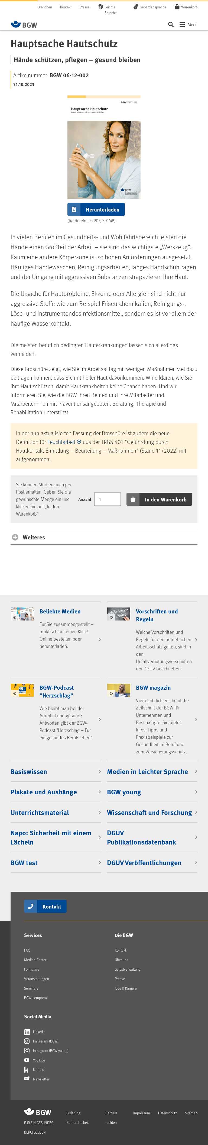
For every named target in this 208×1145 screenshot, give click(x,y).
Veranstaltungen (36, 978)
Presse (85, 6)
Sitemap (191, 1112)
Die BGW (124, 935)
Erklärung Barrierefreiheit (77, 1117)
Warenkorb (189, 6)
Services (33, 935)
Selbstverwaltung (128, 969)
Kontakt (66, 6)
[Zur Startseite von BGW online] (24, 24)
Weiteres (34, 537)
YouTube (39, 1060)
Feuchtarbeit (61, 442)
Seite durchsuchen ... (171, 24)
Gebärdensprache (153, 6)
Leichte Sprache (111, 9)
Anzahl (84, 499)
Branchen (45, 6)
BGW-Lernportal (36, 997)
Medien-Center (35, 959)
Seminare (31, 988)
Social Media (37, 1016)
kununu (38, 1069)
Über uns (121, 959)
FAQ (27, 950)
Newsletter (40, 1079)
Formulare (31, 969)
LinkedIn (39, 1031)
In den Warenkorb (166, 499)
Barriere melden (111, 1117)
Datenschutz (167, 1112)
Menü (192, 24)
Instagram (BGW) (45, 1041)
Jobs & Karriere (126, 988)
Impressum (141, 1112)
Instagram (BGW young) (50, 1050)
